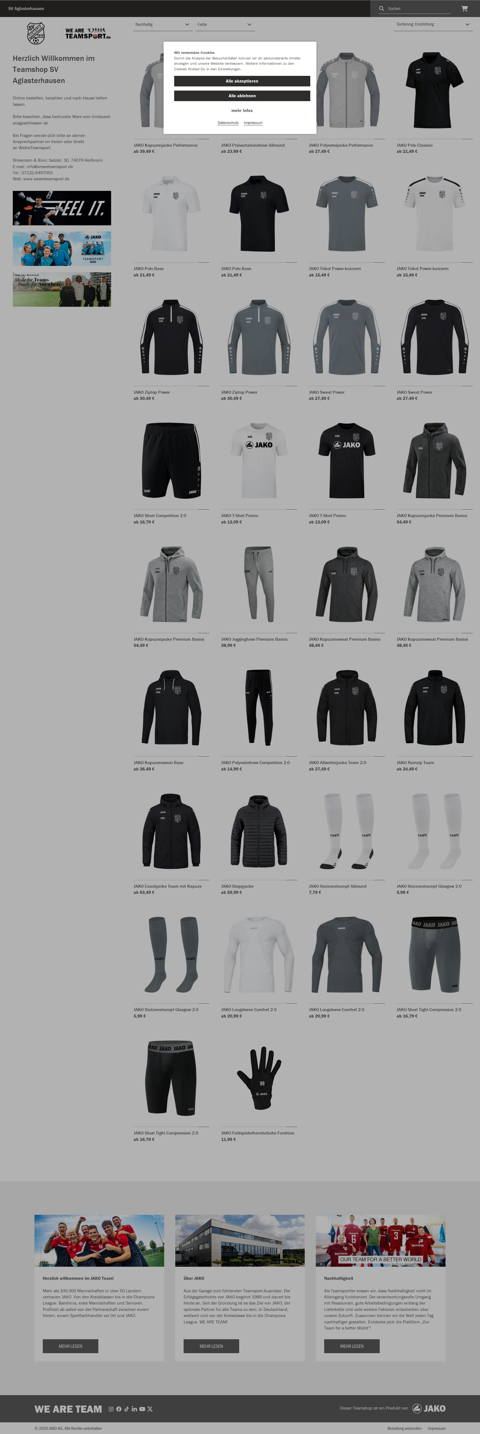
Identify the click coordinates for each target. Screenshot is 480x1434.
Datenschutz (228, 122)
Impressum (253, 122)
